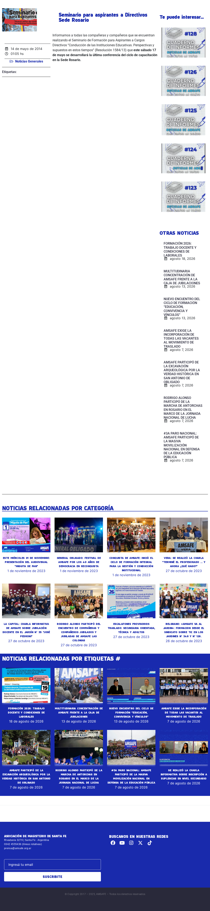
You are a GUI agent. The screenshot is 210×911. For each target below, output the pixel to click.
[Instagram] (131, 843)
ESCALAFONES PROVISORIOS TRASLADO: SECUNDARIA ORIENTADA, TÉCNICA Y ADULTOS (131, 628)
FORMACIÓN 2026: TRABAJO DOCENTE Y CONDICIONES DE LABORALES (26, 712)
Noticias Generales (29, 61)
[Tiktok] (149, 843)
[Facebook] (113, 843)
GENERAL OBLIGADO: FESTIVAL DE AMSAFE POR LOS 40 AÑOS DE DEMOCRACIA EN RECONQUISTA (79, 562)
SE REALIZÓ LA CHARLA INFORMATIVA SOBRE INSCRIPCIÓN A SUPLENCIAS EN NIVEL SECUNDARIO (184, 774)
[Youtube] (122, 843)
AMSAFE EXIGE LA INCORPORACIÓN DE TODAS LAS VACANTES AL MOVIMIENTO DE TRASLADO (183, 712)
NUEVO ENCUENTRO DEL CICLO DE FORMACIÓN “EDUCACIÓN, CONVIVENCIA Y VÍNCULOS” (131, 712)
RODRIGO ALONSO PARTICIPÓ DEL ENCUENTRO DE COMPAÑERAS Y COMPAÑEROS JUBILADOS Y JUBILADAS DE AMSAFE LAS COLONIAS (78, 632)
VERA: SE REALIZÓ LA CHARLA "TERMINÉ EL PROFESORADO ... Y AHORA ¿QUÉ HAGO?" (183, 562)
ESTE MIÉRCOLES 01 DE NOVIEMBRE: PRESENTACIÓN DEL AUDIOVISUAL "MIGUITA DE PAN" (26, 562)
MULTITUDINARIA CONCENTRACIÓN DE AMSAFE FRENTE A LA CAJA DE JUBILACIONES (79, 712)
